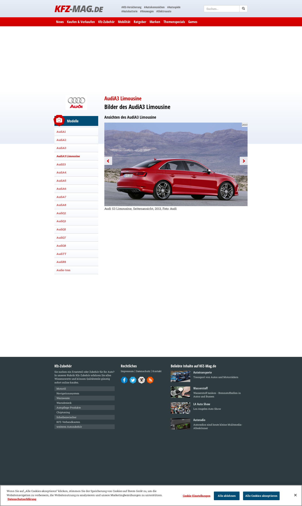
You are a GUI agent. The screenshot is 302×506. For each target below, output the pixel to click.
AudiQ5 (61, 229)
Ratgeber (140, 21)
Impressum (127, 371)
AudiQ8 (61, 245)
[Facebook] (124, 380)
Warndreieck (64, 402)
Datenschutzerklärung (22, 499)
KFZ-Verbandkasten (68, 422)
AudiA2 (61, 140)
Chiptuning (63, 412)
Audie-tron (63, 270)
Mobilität (124, 21)
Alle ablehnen (227, 496)
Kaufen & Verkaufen (81, 21)
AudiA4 (61, 172)
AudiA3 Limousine (68, 156)
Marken (155, 21)
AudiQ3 (61, 221)
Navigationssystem (67, 393)
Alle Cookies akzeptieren (261, 496)
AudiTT (61, 254)
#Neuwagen (147, 11)
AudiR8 (61, 262)
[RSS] (150, 380)
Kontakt (156, 371)
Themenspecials (174, 21)
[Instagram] (141, 380)
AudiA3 (61, 148)
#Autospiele (173, 7)
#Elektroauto (163, 11)
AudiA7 (61, 197)
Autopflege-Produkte (68, 407)
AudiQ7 (61, 237)
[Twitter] (133, 380)
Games (192, 21)
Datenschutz (143, 371)
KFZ (78, 8)
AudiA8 (61, 205)
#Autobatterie (129, 11)
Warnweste (63, 398)
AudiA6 (61, 188)
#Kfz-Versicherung (131, 7)
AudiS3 (61, 164)
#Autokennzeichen (154, 7)
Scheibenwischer (66, 417)
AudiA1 (61, 131)
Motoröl (61, 388)
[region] (151, 495)
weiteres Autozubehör (69, 426)
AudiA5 (61, 180)
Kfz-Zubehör (106, 21)
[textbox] (226, 8)
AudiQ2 (61, 213)
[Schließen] (295, 495)
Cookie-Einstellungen (197, 496)
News (60, 21)
